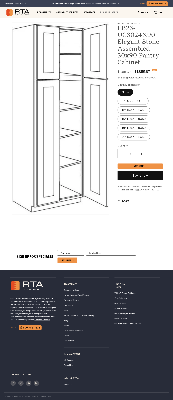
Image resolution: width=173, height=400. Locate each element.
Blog (66, 320)
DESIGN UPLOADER (109, 12)
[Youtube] (28, 383)
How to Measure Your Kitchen (76, 295)
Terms (66, 325)
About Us (68, 384)
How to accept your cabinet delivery (79, 315)
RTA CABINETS (44, 12)
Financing (9, 4)
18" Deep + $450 (134, 128)
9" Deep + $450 (133, 101)
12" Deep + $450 (134, 110)
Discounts (68, 305)
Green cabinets (120, 308)
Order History (70, 365)
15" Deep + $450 (134, 119)
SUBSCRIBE (65, 260)
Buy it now (140, 175)
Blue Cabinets (120, 303)
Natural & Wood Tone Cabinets (127, 323)
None (125, 92)
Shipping (123, 77)
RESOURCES (89, 12)
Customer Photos (71, 300)
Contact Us (69, 341)
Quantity (123, 145)
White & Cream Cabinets (125, 293)
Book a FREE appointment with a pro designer (98, 4)
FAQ (66, 310)
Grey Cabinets (120, 298)
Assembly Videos (71, 290)
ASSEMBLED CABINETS (67, 12)
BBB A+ (67, 335)
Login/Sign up (20, 4)
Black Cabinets (120, 318)
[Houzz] (36, 383)
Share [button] (125, 200)
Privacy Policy (46, 396)
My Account (69, 360)
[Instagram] (21, 383)
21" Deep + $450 (134, 137)
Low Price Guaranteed (73, 330)
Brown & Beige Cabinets (124, 313)
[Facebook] (13, 383)
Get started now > (42, 320)
